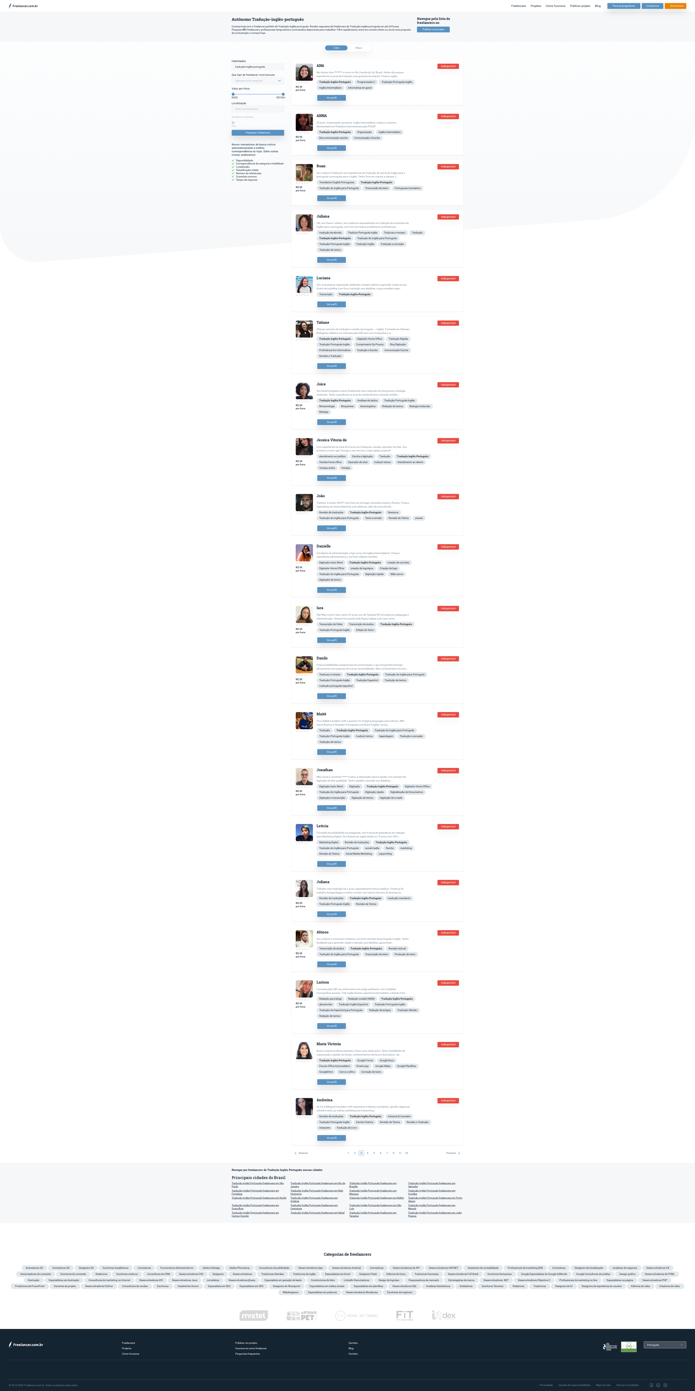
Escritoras (163, 1286)
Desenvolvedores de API (406, 1267)
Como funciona (555, 6)
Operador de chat (358, 462)
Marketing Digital (328, 842)
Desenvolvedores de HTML (660, 1274)
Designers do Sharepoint (286, 1286)
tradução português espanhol (336, 685)
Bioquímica (347, 406)
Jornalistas (213, 1280)
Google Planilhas (406, 1066)
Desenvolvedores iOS (151, 1280)
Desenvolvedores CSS (191, 1274)
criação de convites (398, 562)
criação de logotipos (362, 568)
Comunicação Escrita (396, 350)
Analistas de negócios (625, 1267)
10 (406, 1153)
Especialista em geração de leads (283, 1280)
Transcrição (325, 294)
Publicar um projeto (433, 29)
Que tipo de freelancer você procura (253, 75)
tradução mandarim (399, 898)
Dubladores (466, 1286)
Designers (218, 1274)
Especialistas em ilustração (64, 1280)
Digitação (354, 786)
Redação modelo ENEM (361, 998)
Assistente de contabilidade (483, 1267)
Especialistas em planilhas (368, 1286)
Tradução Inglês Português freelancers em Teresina (373, 1214)
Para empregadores (624, 5)
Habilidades (239, 61)
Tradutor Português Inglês (362, 232)
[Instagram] (665, 1385)
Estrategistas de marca (461, 1280)
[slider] (233, 94)
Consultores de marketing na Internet (109, 1280)
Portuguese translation (408, 188)
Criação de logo (388, 568)
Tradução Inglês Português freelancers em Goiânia (314, 1199)
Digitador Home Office (369, 338)
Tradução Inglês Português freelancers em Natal (317, 1212)
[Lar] (24, 6)
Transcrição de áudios (361, 624)
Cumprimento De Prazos (370, 344)
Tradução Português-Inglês (397, 81)
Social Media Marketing (359, 853)
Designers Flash (368, 1274)
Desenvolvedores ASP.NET (443, 1267)
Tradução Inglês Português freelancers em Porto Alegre (435, 1199)
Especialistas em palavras (322, 1292)
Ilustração (33, 1280)
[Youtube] (680, 1385)
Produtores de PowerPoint (30, 1286)
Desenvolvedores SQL (405, 1286)
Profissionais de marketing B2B (525, 1267)
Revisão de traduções (331, 512)
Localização (239, 103)
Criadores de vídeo (669, 1286)
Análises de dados (367, 400)
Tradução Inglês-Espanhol (353, 1004)
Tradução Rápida (398, 338)
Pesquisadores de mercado (423, 1280)
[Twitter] (672, 1385)
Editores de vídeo (640, 1286)
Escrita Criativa (364, 1122)
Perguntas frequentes (247, 1353)
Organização (364, 132)
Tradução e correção (392, 244)
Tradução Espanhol (367, 680)
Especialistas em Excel (337, 1274)
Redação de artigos (380, 1010)
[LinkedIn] (658, 1385)
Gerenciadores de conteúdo (35, 1274)
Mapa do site (603, 1385)
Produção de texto (405, 954)
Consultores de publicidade (274, 1267)
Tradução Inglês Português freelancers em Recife (259, 1197)
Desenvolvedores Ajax (310, 1267)
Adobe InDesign (211, 1267)
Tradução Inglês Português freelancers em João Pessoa (435, 1214)
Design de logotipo (389, 1280)
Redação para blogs (330, 998)
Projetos (536, 6)
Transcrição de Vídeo (331, 624)
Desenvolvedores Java (184, 1280)
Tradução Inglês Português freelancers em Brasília (373, 1185)
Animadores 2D (34, 1267)
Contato (353, 1353)
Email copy (363, 1066)
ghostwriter (325, 1004)
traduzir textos (382, 462)
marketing (406, 848)
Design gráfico (628, 1274)
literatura (393, 512)
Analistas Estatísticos (438, 1286)
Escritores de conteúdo (73, 1274)
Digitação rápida (374, 574)
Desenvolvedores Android (346, 1267)
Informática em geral (359, 87)
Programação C (366, 81)
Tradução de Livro (347, 1127)
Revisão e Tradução (330, 355)
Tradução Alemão (407, 1010)
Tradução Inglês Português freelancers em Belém (376, 1197)
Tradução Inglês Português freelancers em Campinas (314, 1207)
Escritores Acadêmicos (115, 1267)
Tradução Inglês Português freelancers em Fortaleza (255, 1192)
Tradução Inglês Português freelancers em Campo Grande (255, 1214)
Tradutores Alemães (272, 1274)
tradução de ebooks (330, 232)
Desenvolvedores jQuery (242, 1280)
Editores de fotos (395, 1274)
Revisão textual (397, 948)
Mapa (358, 47)
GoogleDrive (326, 1071)
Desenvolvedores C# (657, 1267)
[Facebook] (651, 1385)
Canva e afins (347, 1071)
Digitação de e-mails (391, 797)
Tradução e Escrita (367, 350)
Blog (598, 6)
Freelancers (518, 6)
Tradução (417, 232)
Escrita (390, 848)
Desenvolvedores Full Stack (463, 1274)
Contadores (144, 1267)
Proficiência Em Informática (334, 350)
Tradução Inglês (365, 244)
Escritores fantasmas (500, 1274)
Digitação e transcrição (332, 797)
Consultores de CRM (158, 1274)
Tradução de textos (330, 249)
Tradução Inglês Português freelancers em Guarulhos (255, 1207)
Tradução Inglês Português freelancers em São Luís (375, 1207)
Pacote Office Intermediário (334, 1066)
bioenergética (368, 406)
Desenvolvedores (242, 1274)
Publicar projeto (580, 6)
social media (372, 848)
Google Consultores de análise (593, 1274)
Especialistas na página (620, 1280)
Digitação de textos (330, 579)
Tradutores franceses (427, 1274)
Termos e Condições (627, 1385)
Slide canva (396, 574)
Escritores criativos (127, 1274)
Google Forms (365, 1060)
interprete (324, 1127)
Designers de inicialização (589, 1267)
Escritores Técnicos (492, 1286)
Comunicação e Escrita (367, 137)
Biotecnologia (327, 406)
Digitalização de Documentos (406, 792)
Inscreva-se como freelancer (251, 1348)
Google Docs (387, 1060)
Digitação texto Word (331, 562)
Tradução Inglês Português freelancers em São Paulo (258, 1185)
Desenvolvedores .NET (496, 1280)
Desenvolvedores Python (99, 1286)
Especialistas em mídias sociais (326, 1286)
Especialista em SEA (219, 1286)
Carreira (353, 1342)
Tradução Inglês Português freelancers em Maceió (431, 1207)
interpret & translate (399, 1116)
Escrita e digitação (362, 456)
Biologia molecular (420, 406)
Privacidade (546, 1385)
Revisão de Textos (399, 518)
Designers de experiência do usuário (602, 1286)
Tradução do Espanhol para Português (341, 1010)
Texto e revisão (373, 518)
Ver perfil (332, 97)
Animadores (377, 1267)
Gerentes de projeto (65, 1286)
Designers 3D (86, 1267)
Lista (336, 47)
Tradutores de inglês (304, 1274)
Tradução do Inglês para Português (339, 188)
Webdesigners (290, 1292)
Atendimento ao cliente (410, 462)
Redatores (101, 1274)
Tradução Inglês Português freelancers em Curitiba (431, 1192)
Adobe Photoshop (239, 1267)
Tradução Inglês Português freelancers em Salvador (431, 1185)
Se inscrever (677, 5)
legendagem (386, 736)
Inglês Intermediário (330, 87)
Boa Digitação (398, 344)
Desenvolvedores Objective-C (534, 1280)
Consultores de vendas (135, 1286)
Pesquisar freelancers (258, 132)
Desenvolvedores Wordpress (362, 1292)
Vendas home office (330, 462)
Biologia (323, 411)
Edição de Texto (365, 629)
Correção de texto (371, 1071)
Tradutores (540, 1286)
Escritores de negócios (399, 1292)
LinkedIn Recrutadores (356, 1280)
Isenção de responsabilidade (574, 1385)
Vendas (346, 467)
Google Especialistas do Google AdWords (544, 1274)
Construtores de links (323, 1280)
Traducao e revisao (394, 232)
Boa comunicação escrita (333, 137)
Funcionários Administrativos (176, 1267)
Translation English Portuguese (336, 182)
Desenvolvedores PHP (655, 1280)
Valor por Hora (241, 88)
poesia (419, 518)
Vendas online (327, 467)
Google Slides (382, 1066)
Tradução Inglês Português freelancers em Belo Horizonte (316, 1192)
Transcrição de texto (376, 188)
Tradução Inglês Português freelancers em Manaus (373, 1192)
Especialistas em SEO (252, 1286)
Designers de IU (563, 1286)
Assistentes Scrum (188, 1286)
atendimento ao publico (332, 456)
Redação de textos (392, 406)
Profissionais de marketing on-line (578, 1280)
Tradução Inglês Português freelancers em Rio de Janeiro (317, 1185)
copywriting (385, 853)
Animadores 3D (61, 1267)
